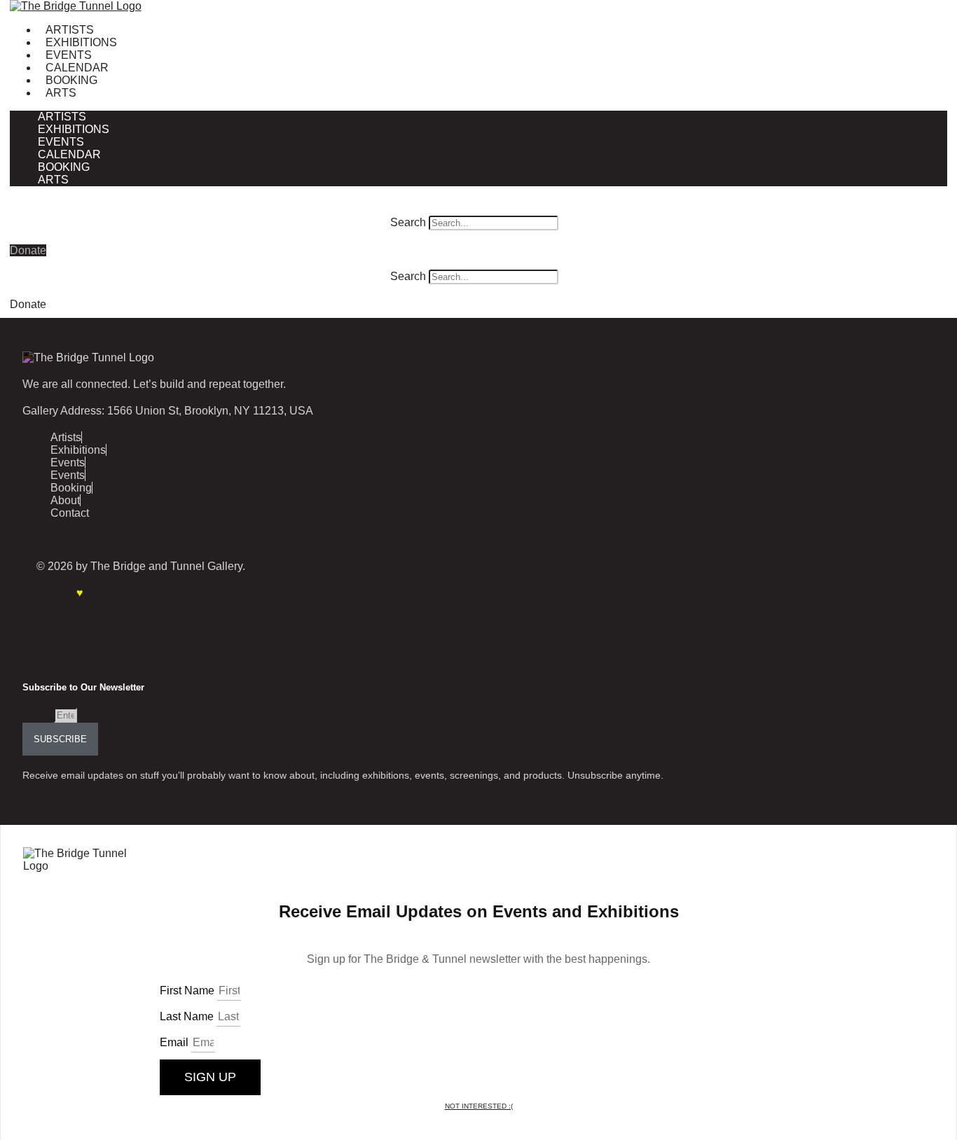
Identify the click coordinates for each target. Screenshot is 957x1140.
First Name (188, 990)
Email (38, 715)
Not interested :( (479, 1106)
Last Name (188, 1016)
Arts (61, 93)
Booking (71, 80)
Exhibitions (81, 42)
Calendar (77, 68)
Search (408, 222)
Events (69, 55)
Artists (70, 30)
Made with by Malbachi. (85, 593)
